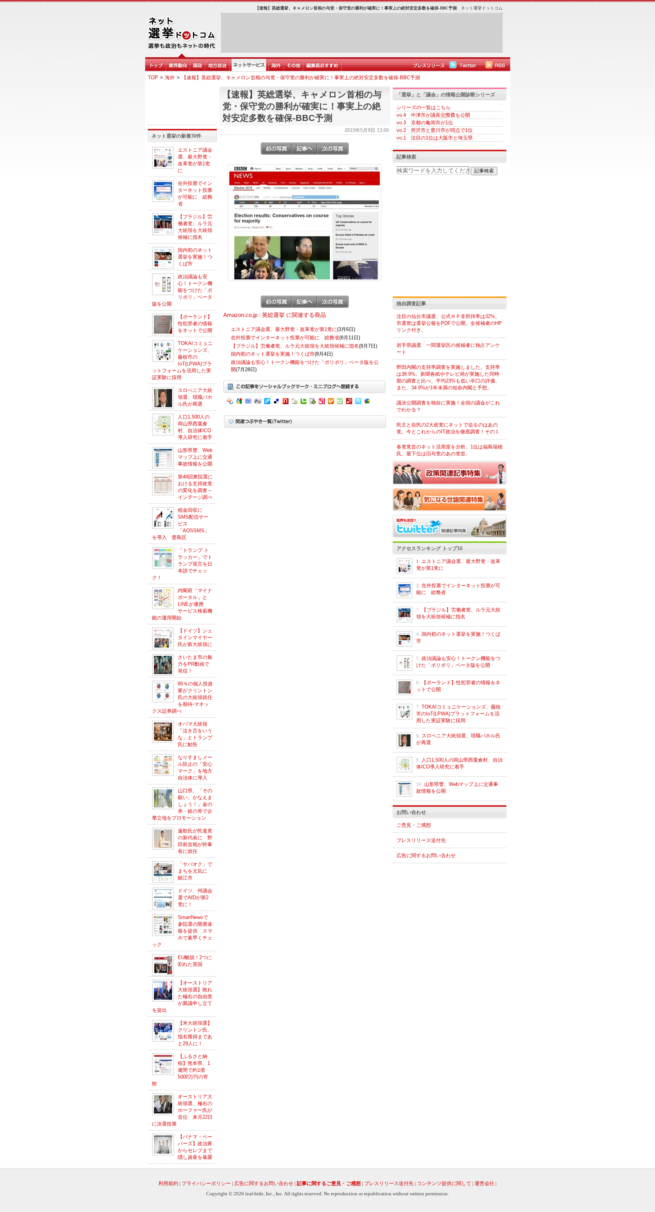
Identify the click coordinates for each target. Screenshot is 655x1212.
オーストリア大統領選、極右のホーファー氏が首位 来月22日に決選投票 (182, 1110)
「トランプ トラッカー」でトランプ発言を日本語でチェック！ (182, 563)
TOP (153, 77)
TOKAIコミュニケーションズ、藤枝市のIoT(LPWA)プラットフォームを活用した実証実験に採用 (458, 713)
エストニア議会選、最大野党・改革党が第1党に (284, 329)
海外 (170, 77)
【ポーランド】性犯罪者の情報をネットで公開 (195, 323)
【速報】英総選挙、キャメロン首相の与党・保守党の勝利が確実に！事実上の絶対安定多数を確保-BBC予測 (301, 77)
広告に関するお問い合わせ (426, 855)
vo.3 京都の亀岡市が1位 (424, 122)
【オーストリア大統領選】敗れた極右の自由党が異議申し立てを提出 (182, 996)
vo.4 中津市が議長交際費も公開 (433, 115)
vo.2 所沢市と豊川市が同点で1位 (434, 130)
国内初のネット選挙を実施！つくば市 (195, 257)
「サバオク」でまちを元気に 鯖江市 (195, 871)
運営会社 (484, 1183)
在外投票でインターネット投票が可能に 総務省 (285, 337)
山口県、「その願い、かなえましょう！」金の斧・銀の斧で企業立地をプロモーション (182, 804)
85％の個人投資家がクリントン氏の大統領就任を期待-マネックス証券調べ (182, 697)
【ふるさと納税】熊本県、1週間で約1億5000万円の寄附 (181, 1070)
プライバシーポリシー (206, 1183)
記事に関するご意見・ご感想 (329, 1183)
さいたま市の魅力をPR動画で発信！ (195, 664)
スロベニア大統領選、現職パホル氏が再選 (195, 397)
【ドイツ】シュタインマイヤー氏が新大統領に (195, 637)
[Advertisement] (362, 33)
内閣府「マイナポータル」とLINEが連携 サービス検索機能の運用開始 (182, 604)
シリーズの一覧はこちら (423, 107)
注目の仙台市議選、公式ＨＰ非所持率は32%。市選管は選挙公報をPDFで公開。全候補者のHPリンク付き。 (449, 323)
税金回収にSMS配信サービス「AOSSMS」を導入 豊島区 (180, 523)
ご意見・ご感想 (413, 825)
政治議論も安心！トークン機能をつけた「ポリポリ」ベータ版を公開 (182, 290)
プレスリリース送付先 (421, 840)
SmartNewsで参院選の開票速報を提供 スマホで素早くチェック (182, 930)
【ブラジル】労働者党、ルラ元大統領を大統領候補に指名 (295, 346)
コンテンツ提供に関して (444, 1183)
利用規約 (168, 1183)
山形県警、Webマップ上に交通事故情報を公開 (195, 457)
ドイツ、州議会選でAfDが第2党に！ (195, 897)
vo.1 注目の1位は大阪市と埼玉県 (434, 138)
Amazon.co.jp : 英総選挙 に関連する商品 (274, 315)
